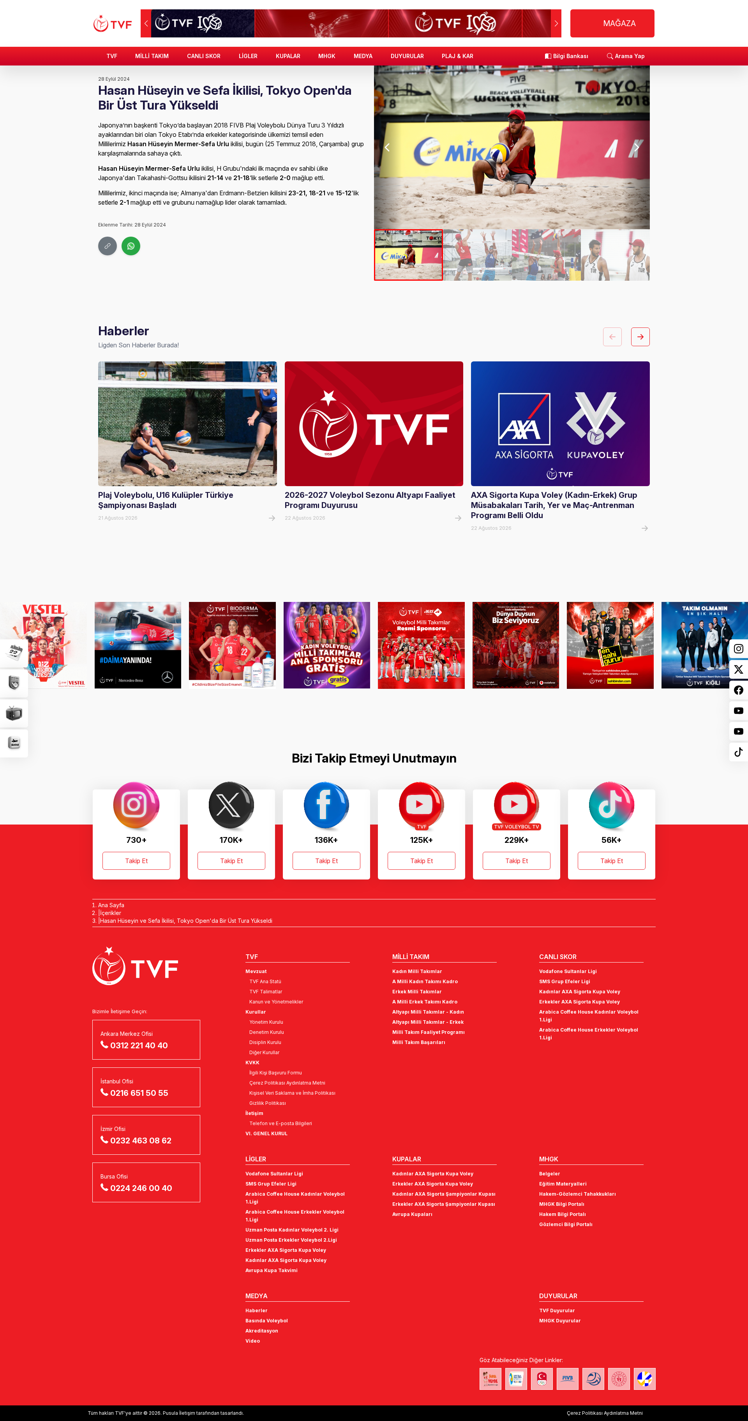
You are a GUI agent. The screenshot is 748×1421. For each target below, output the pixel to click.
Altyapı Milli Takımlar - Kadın (428, 1012)
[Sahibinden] (610, 645)
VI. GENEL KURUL (266, 1133)
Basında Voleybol (266, 1321)
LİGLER (248, 56)
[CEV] (645, 1379)
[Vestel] (43, 645)
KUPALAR (288, 56)
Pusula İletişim (179, 1413)
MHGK (326, 56)
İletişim (254, 1113)
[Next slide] (636, 147)
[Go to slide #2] (477, 255)
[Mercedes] (138, 645)
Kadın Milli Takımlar (417, 971)
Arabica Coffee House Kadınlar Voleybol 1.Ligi (589, 1016)
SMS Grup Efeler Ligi (564, 981)
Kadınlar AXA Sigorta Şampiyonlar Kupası (444, 1194)
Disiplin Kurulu (265, 1042)
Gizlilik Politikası (267, 1103)
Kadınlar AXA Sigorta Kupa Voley (579, 992)
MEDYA (363, 56)
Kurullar (255, 1012)
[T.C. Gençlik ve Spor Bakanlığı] (619, 1379)
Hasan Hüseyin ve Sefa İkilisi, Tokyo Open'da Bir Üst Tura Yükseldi (186, 920)
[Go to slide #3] (546, 255)
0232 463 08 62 (140, 1141)
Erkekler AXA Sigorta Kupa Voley (579, 1002)
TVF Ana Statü (265, 981)
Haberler (256, 1310)
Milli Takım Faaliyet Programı (428, 1032)
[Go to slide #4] (615, 255)
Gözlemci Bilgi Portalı (566, 1224)
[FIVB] (568, 1379)
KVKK (252, 1062)
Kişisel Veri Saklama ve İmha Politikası (292, 1093)
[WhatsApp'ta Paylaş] (131, 246)
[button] (556, 23)
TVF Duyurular (557, 1310)
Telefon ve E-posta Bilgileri (280, 1123)
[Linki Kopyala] (107, 246)
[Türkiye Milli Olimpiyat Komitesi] (542, 1379)
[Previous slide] (388, 147)
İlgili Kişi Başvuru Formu (275, 1073)
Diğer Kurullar (264, 1052)
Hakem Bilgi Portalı (562, 1214)
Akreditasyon (261, 1331)
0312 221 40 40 (139, 1045)
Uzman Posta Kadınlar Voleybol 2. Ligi (292, 1230)
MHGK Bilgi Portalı (561, 1204)
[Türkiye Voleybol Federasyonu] (113, 23)
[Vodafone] (516, 645)
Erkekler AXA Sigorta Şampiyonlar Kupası (443, 1204)
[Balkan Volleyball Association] (593, 1379)
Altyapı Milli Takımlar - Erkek (428, 1022)
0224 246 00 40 (141, 1188)
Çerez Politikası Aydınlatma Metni (287, 1083)
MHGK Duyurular (560, 1321)
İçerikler (110, 913)
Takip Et (136, 861)
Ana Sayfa (111, 905)
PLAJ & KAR (457, 56)
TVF (111, 56)
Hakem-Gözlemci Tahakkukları (577, 1194)
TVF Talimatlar (265, 992)
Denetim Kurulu (266, 1032)
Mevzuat (255, 971)
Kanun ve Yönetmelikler (276, 1002)
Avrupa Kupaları (412, 1214)
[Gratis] (327, 645)
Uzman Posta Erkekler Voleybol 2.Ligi (291, 1240)
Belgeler (549, 1174)
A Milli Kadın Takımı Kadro (425, 981)
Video (252, 1341)
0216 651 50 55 (139, 1093)
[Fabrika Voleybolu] (490, 1379)
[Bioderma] (232, 645)
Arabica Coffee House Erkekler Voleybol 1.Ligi (588, 1034)
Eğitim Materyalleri (563, 1184)
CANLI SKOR (204, 56)
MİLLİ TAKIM (152, 56)
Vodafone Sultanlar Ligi (568, 971)
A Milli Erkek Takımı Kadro (424, 1002)
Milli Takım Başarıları (418, 1042)
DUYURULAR (407, 56)
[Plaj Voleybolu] (516, 1379)
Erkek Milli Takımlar (417, 992)
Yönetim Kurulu (266, 1022)
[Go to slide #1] (408, 255)
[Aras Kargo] (421, 645)
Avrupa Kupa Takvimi (271, 1270)
